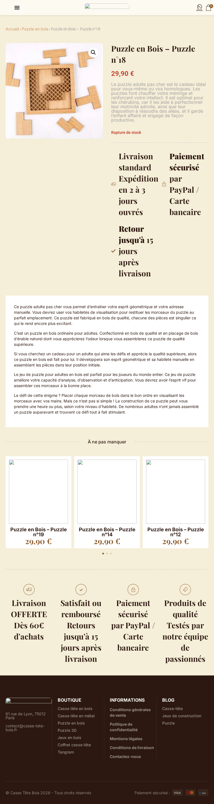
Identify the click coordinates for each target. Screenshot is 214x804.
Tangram (66, 752)
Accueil (12, 28)
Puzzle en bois (35, 28)
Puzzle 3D (67, 730)
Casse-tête (172, 709)
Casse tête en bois (75, 709)
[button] (93, 52)
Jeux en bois (69, 738)
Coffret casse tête (74, 745)
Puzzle (168, 723)
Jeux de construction (181, 716)
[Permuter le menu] (17, 7)
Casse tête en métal (76, 716)
